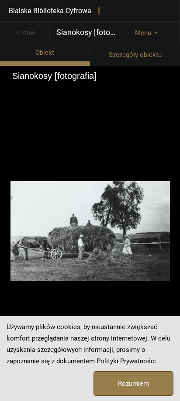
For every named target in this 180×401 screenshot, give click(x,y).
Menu (143, 33)
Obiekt (44, 53)
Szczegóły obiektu (135, 55)
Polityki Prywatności (126, 361)
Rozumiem (133, 383)
